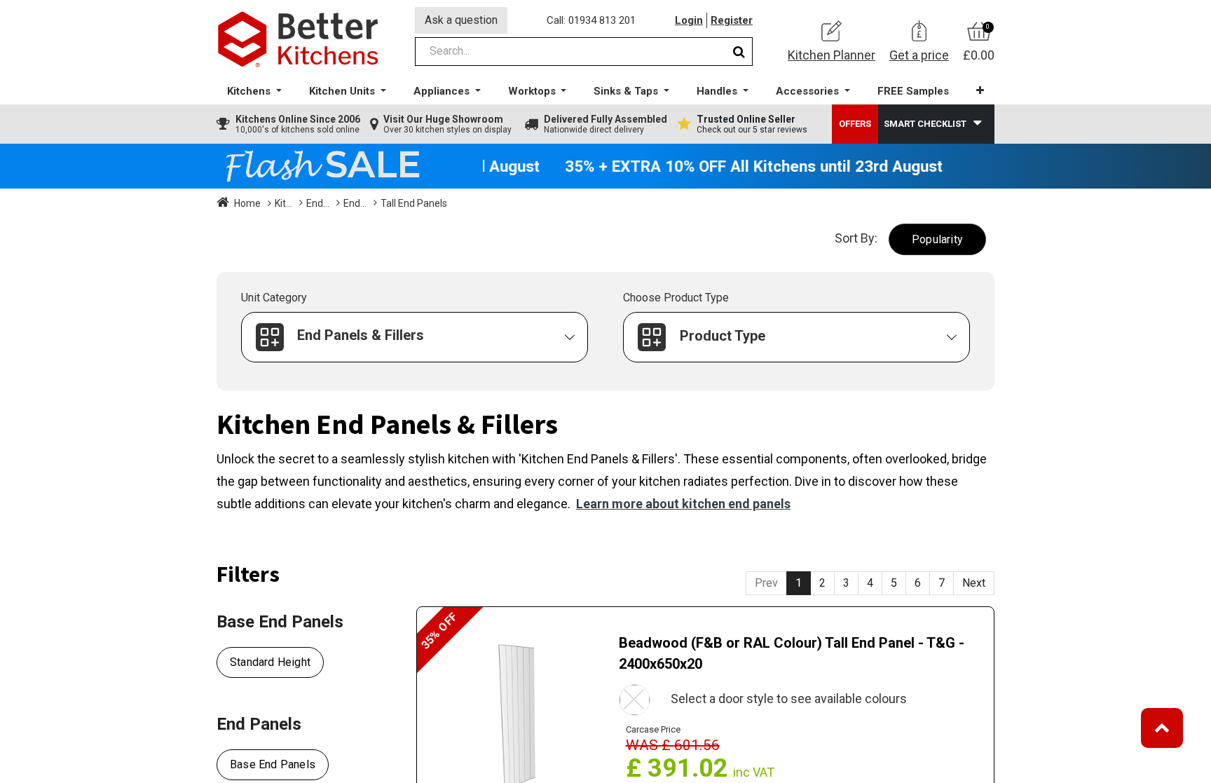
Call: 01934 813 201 (591, 20)
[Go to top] (1162, 728)
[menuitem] (913, 91)
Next (973, 583)
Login (689, 20)
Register (732, 20)
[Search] (739, 51)
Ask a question (461, 20)
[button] (980, 91)
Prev (766, 583)
